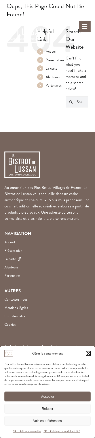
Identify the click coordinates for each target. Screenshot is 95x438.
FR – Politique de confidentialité (62, 431)
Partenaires (54, 85)
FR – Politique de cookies (27, 431)
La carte (51, 68)
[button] (88, 353)
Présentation (55, 60)
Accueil (51, 51)
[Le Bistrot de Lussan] (26, 6)
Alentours (53, 76)
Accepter (47, 396)
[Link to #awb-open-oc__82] (85, 26)
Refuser (47, 408)
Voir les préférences (47, 421)
